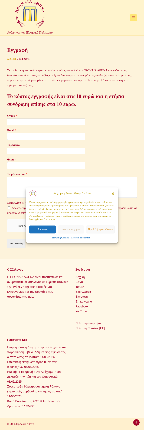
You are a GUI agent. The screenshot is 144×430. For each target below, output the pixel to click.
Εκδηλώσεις (83, 291)
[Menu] (133, 17)
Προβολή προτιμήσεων (100, 229)
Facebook (82, 306)
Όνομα (12, 115)
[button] (113, 193)
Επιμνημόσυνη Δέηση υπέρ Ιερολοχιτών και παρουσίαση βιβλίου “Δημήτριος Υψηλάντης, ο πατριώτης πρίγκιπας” (36, 352)
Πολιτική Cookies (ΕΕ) (90, 328)
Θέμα (11, 159)
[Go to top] (136, 422)
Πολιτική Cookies (60, 237)
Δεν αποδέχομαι (71, 229)
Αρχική (80, 277)
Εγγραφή (82, 296)
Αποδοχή (43, 229)
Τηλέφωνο (13, 144)
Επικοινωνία (84, 301)
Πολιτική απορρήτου (80, 237)
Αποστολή (16, 243)
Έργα (79, 282)
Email (11, 130)
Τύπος (80, 286)
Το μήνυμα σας (17, 174)
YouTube (81, 311)
